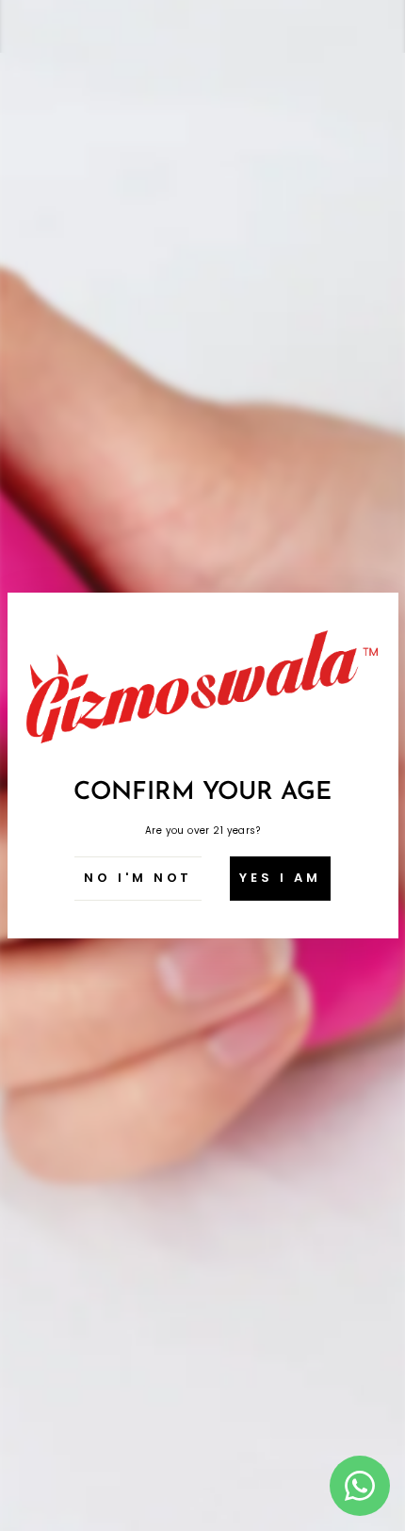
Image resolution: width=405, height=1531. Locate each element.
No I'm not (138, 878)
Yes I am (279, 878)
